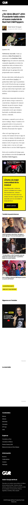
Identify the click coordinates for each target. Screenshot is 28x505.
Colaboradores (5, 459)
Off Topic (4, 427)
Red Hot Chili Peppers (10, 289)
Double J (16, 79)
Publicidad (4, 464)
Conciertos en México (7, 441)
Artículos (4, 419)
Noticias (4, 10)
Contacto (4, 462)
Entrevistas (4, 421)
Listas (3, 429)
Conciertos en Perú (6, 439)
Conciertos (4, 424)
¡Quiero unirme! (11, 205)
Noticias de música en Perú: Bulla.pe (10, 447)
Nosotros (4, 456)
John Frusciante (9, 286)
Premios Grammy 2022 (7, 444)
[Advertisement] (14, 346)
